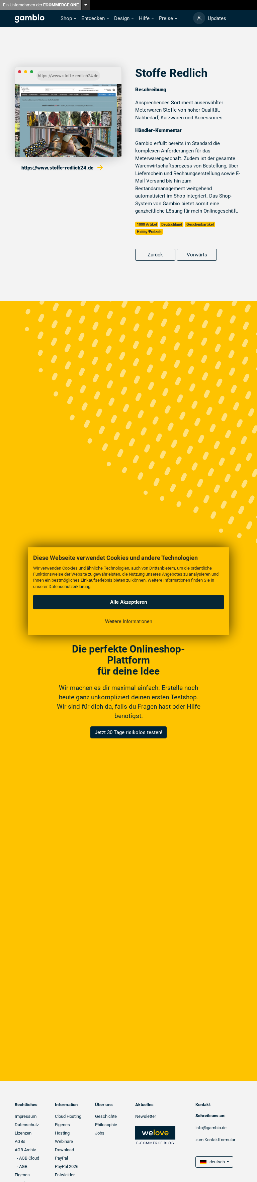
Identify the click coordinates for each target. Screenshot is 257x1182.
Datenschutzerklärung (69, 586)
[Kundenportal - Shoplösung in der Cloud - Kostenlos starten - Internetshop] (199, 18)
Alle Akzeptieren (128, 601)
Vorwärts (197, 255)
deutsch (216, 1161)
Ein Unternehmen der (41, 4)
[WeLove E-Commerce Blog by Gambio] (155, 1135)
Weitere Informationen (128, 621)
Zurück (155, 255)
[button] (68, 18)
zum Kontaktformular (215, 1139)
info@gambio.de (211, 1127)
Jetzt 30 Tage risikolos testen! (128, 732)
